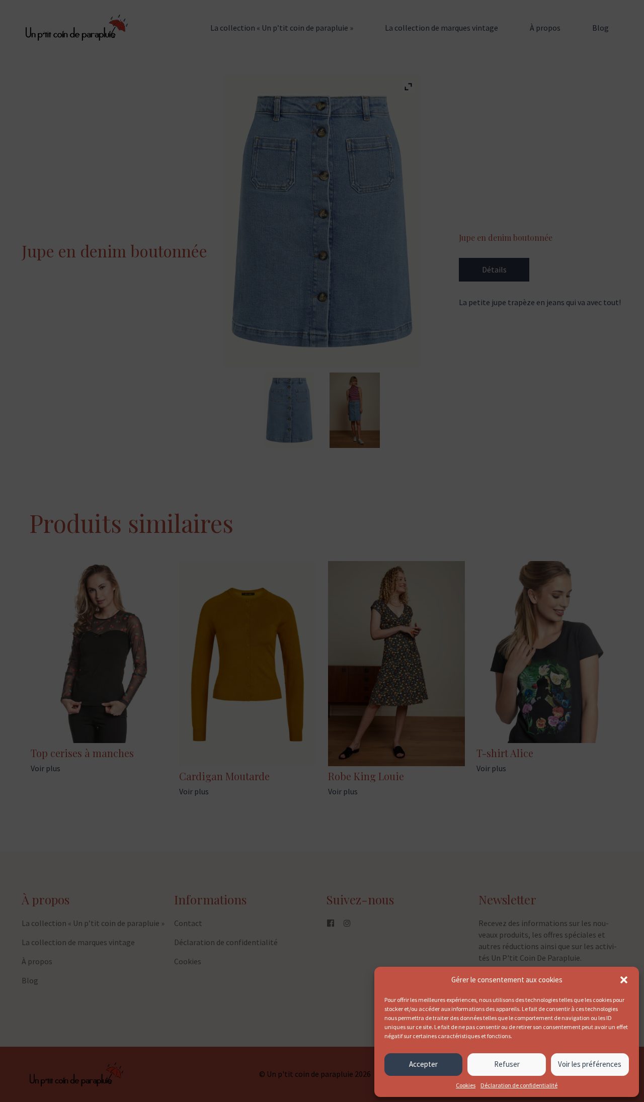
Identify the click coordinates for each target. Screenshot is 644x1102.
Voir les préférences (589, 1064)
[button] (624, 980)
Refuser (507, 1064)
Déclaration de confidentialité (518, 1085)
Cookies (465, 1085)
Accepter (423, 1064)
